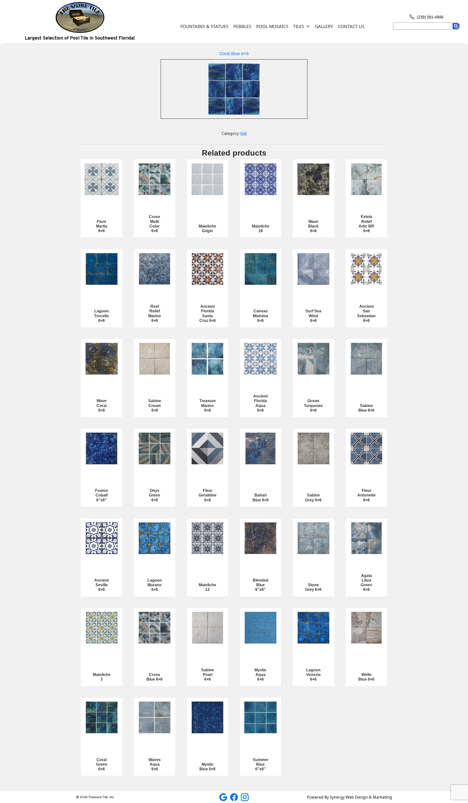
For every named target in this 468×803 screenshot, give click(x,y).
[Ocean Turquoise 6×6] (313, 359)
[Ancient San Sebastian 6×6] (366, 269)
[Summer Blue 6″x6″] (260, 717)
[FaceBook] (234, 796)
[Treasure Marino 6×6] (207, 359)
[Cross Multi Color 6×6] (154, 179)
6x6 (243, 133)
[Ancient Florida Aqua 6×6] (260, 359)
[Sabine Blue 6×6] (366, 359)
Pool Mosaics (272, 26)
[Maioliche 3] (101, 628)
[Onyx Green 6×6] (154, 448)
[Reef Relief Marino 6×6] (154, 269)
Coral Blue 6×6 (234, 53)
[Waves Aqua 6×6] (154, 717)
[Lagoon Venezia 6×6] (313, 628)
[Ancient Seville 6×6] (101, 538)
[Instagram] (245, 796)
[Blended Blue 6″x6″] (260, 538)
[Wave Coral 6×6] (101, 359)
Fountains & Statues (204, 26)
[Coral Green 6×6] (101, 717)
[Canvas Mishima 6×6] (260, 269)
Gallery (324, 26)
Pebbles (242, 26)
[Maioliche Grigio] (207, 179)
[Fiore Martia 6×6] (101, 179)
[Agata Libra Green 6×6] (366, 538)
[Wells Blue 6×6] (366, 628)
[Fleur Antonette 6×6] (366, 448)
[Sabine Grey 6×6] (313, 448)
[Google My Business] (223, 796)
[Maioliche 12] (207, 538)
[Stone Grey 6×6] (313, 538)
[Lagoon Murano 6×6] (154, 538)
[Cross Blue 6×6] (154, 628)
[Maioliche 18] (260, 179)
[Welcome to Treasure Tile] (80, 17)
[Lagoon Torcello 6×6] (101, 269)
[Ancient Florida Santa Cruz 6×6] (207, 269)
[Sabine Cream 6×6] (154, 359)
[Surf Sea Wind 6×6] (313, 269)
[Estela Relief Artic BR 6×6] (366, 179)
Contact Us (351, 26)
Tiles (298, 26)
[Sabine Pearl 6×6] (207, 628)
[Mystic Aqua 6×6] (260, 628)
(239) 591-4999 (429, 17)
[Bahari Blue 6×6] (260, 448)
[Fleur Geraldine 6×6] (207, 448)
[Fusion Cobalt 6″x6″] (101, 448)
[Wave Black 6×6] (313, 179)
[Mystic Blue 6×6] (207, 717)
